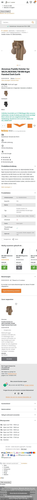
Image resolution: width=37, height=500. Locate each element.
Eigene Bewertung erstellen (11, 291)
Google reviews (29, 385)
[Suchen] (33, 22)
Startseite (11, 30)
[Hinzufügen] (4, 268)
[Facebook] (15, 393)
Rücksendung (7, 162)
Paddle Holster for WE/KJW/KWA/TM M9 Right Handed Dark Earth (8, 323)
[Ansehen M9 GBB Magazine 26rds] (22, 251)
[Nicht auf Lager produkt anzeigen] (19, 268)
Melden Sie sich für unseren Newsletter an (18, 397)
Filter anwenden (5, 482)
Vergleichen (7, 239)
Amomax (17, 78)
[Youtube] (22, 393)
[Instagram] (18, 393)
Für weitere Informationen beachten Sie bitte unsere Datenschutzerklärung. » (18, 497)
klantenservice (12, 373)
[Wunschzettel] (31, 2)
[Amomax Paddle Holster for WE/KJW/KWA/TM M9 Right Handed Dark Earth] (9, 310)
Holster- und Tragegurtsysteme (10, 32)
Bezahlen (5, 157)
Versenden (6, 159)
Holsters (24, 32)
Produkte (2, 484)
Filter (2, 478)
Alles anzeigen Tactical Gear (10, 80)
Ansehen (9, 359)
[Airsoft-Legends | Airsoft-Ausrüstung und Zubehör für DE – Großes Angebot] (10, 2)
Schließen (24, 463)
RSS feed (23, 449)
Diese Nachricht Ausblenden (18, 493)
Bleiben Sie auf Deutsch (7, 13)
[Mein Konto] (27, 2)
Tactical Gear (20, 30)
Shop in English (5, 11)
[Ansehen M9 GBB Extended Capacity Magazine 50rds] (8, 251)
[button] (17, 65)
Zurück (5, 30)
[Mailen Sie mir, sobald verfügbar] (19, 126)
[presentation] (2, 50)
